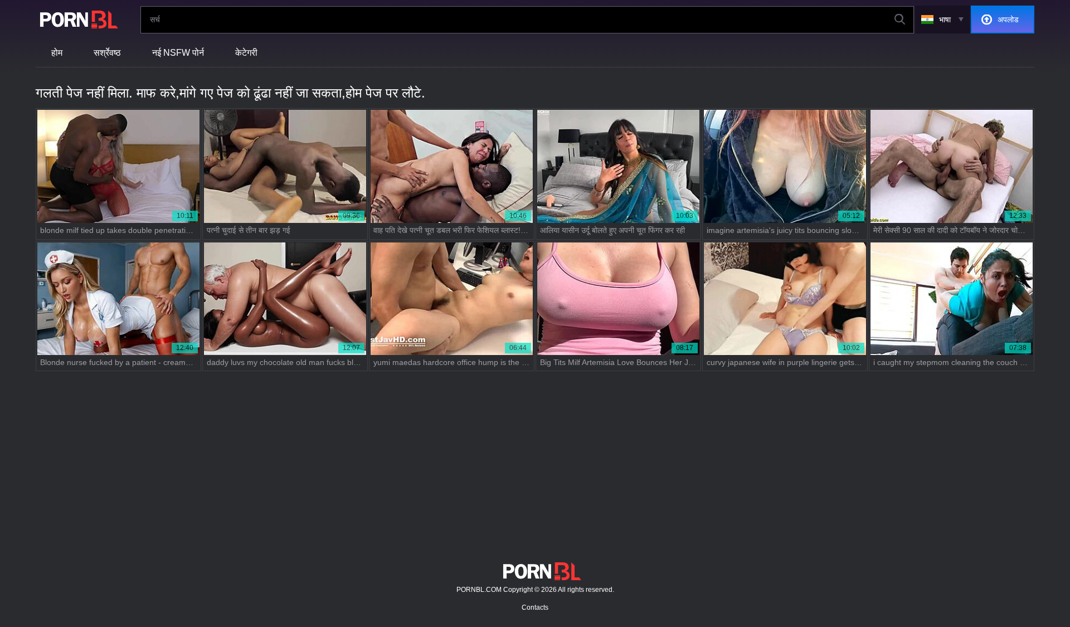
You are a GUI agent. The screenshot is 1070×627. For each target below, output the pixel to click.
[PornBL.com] (77, 19)
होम (56, 52)
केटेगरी (246, 52)
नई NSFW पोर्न (178, 52)
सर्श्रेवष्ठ (107, 52)
